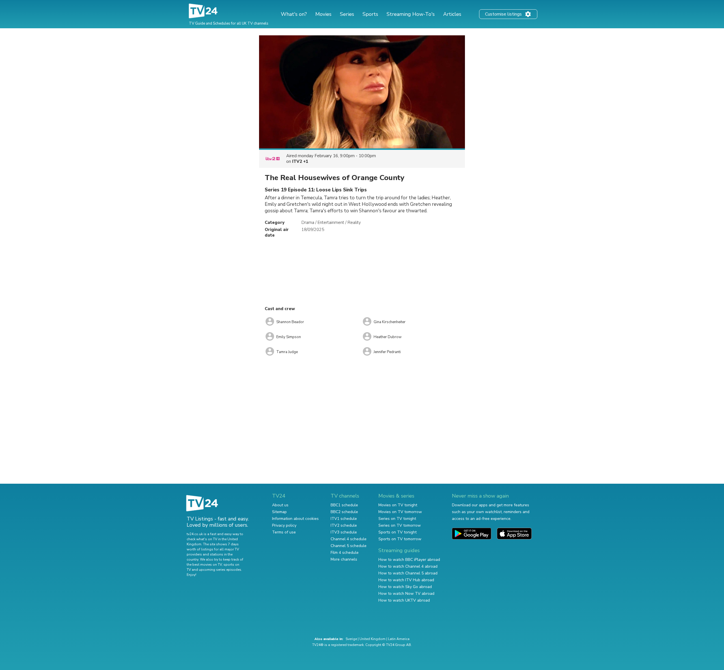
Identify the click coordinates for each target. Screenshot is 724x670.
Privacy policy (284, 525)
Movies (323, 14)
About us (280, 505)
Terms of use (284, 532)
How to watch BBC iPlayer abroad (409, 559)
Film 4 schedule (345, 552)
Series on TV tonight (397, 518)
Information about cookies (295, 518)
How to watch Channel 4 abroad (408, 566)
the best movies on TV (204, 564)
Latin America (399, 639)
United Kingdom (372, 639)
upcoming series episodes (220, 569)
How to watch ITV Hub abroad (406, 580)
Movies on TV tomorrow (400, 512)
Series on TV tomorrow (399, 525)
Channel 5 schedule (349, 545)
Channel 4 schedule (349, 539)
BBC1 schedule (344, 505)
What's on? (294, 14)
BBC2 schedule (344, 512)
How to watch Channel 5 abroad (408, 573)
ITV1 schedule (344, 518)
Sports (370, 14)
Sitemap (279, 512)
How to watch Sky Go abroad (405, 586)
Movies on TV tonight (397, 505)
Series (347, 14)
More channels (344, 559)
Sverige (351, 639)
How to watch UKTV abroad (404, 600)
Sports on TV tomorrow (399, 539)
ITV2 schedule (344, 525)
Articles (452, 14)
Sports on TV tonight (397, 532)
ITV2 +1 (300, 161)
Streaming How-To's (411, 14)
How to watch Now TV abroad (406, 593)
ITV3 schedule (344, 532)
